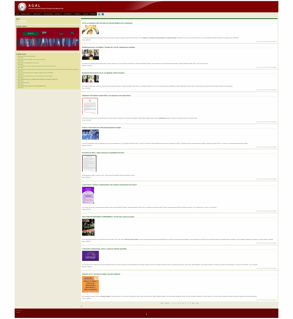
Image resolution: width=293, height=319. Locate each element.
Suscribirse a (81, 307)
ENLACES (85, 14)
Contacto (18, 312)
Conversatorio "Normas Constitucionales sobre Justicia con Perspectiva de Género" (109, 184)
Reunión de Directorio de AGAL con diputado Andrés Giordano (103, 73)
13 (190, 303)
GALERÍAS (76, 14)
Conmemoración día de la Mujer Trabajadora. (27, 56)
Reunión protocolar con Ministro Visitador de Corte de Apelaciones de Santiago (108, 47)
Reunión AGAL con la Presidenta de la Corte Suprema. (28, 62)
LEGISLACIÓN (36, 14)
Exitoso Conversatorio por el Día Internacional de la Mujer (101, 127)
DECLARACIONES (48, 14)
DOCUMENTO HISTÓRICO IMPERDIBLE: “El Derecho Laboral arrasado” (108, 217)
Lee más (257, 41)
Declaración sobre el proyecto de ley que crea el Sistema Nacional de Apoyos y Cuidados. (35, 76)
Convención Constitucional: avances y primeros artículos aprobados (104, 249)
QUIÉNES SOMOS (25, 14)
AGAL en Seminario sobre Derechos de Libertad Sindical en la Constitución (107, 23)
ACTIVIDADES (67, 14)
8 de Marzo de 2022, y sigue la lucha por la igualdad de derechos (103, 152)
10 (182, 303)
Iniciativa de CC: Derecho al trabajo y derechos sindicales (101, 274)
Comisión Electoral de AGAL (23, 82)
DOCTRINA (57, 14)
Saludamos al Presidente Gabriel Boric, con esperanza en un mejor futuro (106, 95)
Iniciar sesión (19, 310)
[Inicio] (40, 11)
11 (185, 303)
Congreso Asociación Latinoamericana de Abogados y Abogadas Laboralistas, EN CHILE (35, 72)
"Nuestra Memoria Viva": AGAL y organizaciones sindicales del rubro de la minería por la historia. (37, 66)
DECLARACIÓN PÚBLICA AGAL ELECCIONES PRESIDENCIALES (32, 86)
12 (187, 303)
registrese (266, 41)
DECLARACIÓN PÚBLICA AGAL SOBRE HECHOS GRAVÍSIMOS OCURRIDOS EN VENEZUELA (38, 79)
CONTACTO (93, 14)
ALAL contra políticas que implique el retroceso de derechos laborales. (32, 59)
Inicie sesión (262, 41)
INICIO (17, 14)
